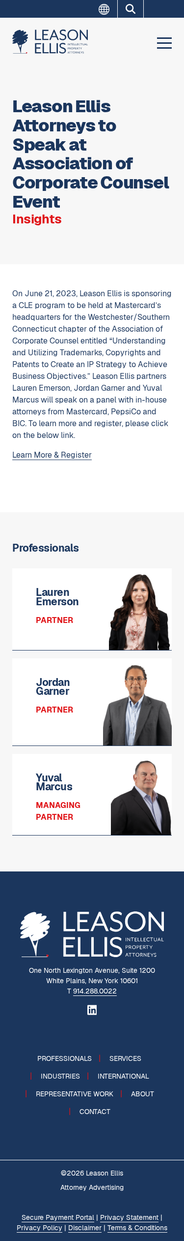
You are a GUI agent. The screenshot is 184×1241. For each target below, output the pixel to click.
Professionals (64, 1058)
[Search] (130, 9)
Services (125, 1058)
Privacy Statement (129, 1217)
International (123, 1076)
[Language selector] (108, 9)
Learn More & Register (52, 455)
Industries (60, 1076)
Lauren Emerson (57, 597)
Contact (94, 1111)
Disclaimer (85, 1227)
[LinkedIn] (92, 1009)
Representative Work (74, 1093)
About (142, 1093)
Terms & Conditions (137, 1227)
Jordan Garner (53, 687)
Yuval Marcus (54, 782)
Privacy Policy (39, 1227)
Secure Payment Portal (58, 1217)
